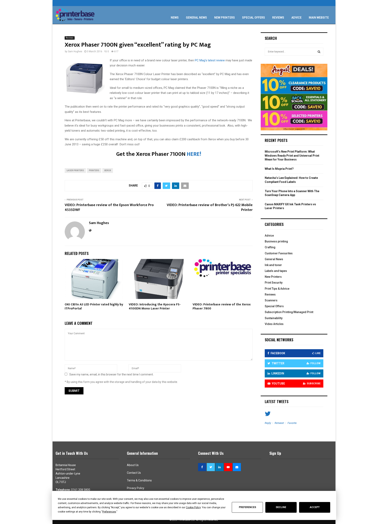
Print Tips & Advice (277, 288)
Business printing (276, 241)
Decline (281, 507)
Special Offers (253, 17)
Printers (94, 170)
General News (196, 17)
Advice (296, 17)
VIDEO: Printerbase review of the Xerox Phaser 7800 (222, 306)
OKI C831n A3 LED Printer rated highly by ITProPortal (94, 306)
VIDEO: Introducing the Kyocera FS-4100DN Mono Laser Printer (155, 306)
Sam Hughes (75, 51)
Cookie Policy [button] (193, 507)
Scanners (271, 300)
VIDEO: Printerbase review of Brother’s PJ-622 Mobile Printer (210, 207)
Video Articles (274, 324)
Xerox (107, 170)
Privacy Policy (135, 488)
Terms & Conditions (139, 480)
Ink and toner (273, 265)
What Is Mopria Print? (279, 168)
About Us (133, 465)
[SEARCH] (319, 52)
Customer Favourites (279, 253)
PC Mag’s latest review (210, 60)
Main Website (319, 17)
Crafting (270, 247)
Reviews (278, 17)
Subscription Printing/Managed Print (289, 312)
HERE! (194, 154)
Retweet (279, 422)
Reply (268, 422)
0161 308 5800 (80, 489)
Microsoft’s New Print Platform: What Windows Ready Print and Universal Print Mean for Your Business (292, 155)
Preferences (247, 507)
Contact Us (134, 472)
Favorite (292, 422)
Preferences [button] (109, 511)
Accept (315, 507)
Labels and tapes (276, 270)
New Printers (224, 17)
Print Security (274, 282)
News (175, 17)
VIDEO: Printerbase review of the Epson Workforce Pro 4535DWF (109, 207)
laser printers (75, 170)
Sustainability (274, 318)
